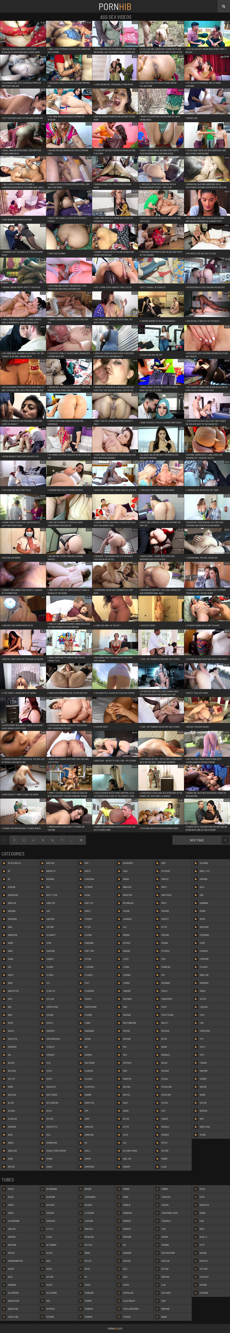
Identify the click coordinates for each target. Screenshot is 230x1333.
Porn (115, 6)
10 (81, 840)
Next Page (197, 840)
